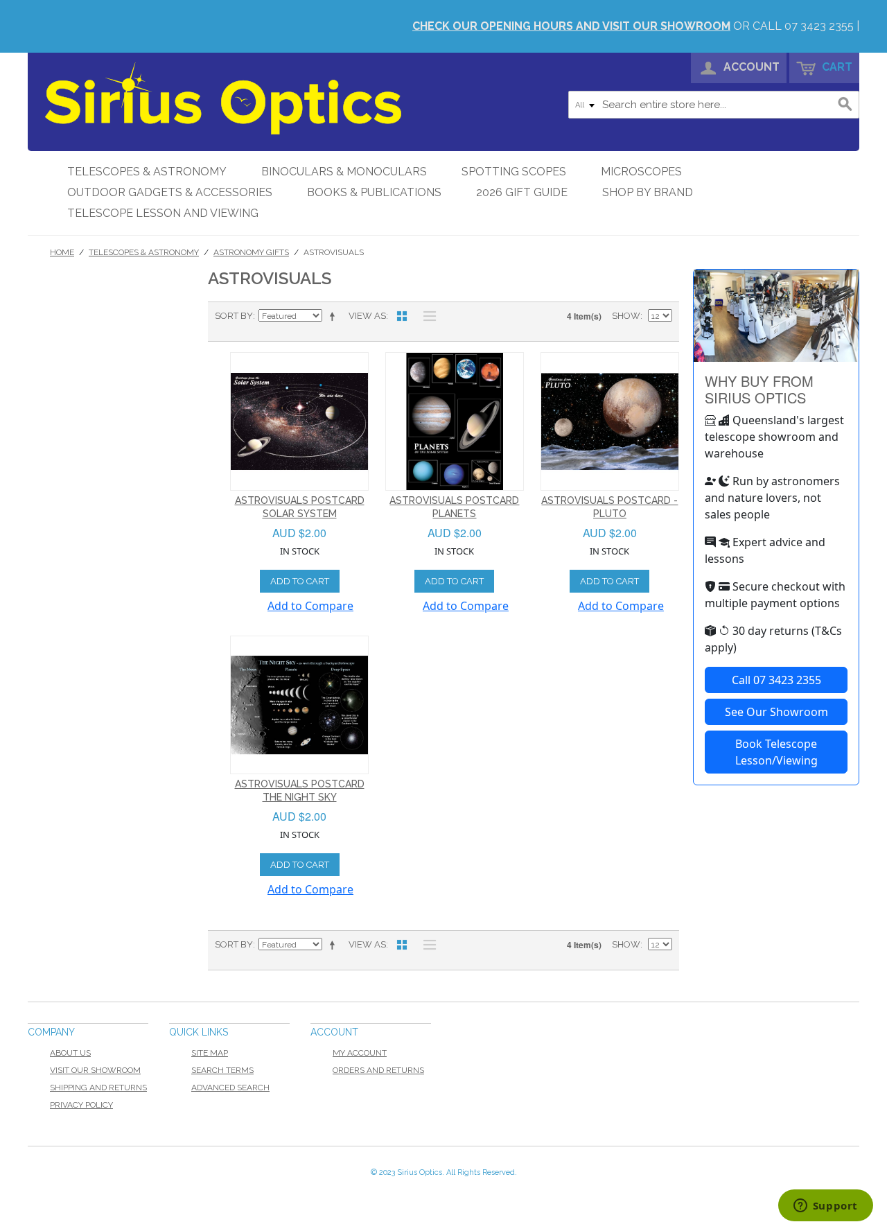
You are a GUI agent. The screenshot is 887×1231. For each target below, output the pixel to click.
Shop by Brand (647, 192)
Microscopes (641, 171)
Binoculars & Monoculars (344, 171)
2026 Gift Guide (522, 192)
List (426, 316)
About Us (70, 1053)
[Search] (845, 105)
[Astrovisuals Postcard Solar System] (299, 421)
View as (367, 316)
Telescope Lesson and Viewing (162, 213)
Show (626, 316)
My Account (360, 1053)
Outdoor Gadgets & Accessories (169, 192)
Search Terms (222, 1070)
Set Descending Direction (334, 316)
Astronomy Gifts (251, 252)
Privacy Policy (81, 1105)
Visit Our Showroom (95, 1070)
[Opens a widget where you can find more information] (825, 1206)
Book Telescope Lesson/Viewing (776, 752)
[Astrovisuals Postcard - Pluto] (610, 421)
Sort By (234, 316)
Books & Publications (374, 192)
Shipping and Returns (98, 1087)
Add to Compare (310, 605)
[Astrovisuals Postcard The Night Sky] (299, 705)
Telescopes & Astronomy (147, 171)
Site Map (209, 1053)
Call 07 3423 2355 (776, 680)
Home (62, 252)
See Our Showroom (776, 711)
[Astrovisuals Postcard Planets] (454, 421)
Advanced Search (230, 1087)
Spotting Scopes (514, 171)
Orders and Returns (378, 1070)
